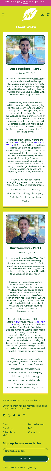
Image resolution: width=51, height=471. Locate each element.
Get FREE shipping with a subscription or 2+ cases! (25, 3)
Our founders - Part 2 (25, 69)
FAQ (30, 428)
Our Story (8, 428)
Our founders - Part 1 (25, 248)
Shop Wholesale (36, 424)
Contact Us (34, 432)
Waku (13, 468)
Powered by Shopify (27, 468)
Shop (5, 424)
